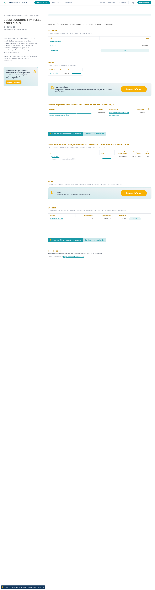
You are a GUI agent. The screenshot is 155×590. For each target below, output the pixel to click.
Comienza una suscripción (94, 134)
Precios (103, 3)
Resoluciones (108, 24)
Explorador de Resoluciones (73, 257)
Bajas (91, 24)
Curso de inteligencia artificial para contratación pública (23, 587)
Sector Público (41, 3)
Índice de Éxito (62, 24)
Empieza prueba (144, 2)
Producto (68, 3)
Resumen (51, 24)
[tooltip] (125, 50)
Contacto (122, 3)
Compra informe (133, 89)
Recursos (111, 3)
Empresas (55, 3)
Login (133, 3)
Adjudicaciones (75, 24)
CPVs (85, 24)
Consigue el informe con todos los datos (66, 134)
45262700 (55, 157)
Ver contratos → (135, 219)
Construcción (53, 73)
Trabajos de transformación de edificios (64, 159)
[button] (148, 109)
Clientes (98, 24)
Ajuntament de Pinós (56, 219)
